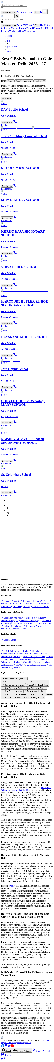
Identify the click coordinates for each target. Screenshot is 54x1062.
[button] (27, 6)
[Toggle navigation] (45, 11)
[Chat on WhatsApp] (3, 1059)
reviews (12, 886)
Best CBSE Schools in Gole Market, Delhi (26, 788)
